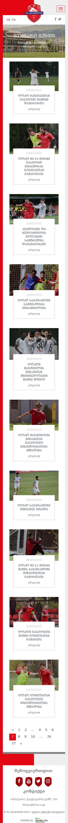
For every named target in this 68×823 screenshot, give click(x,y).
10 (33, 737)
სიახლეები (42, 43)
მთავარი (24, 43)
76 (49, 737)
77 (14, 743)
